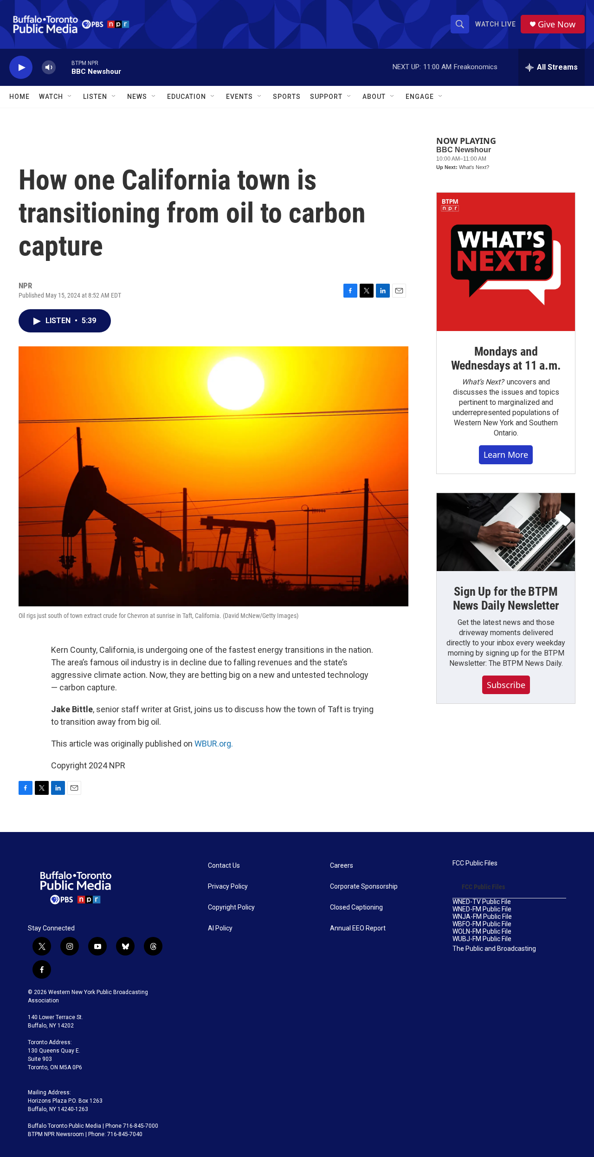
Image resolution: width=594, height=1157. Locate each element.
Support (326, 96)
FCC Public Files (474, 863)
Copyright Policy (231, 907)
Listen (95, 96)
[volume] (49, 67)
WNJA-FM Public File (482, 916)
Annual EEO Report (358, 928)
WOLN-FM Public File (481, 931)
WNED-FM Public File (481, 909)
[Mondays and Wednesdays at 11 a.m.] (506, 262)
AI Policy (220, 928)
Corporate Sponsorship (364, 886)
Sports (287, 96)
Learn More (506, 454)
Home (19, 96)
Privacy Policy (228, 886)
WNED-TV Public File (481, 901)
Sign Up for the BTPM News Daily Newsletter (506, 598)
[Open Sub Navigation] (70, 96)
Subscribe (506, 684)
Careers (341, 865)
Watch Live (495, 24)
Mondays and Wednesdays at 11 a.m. (506, 358)
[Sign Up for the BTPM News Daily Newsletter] (506, 532)
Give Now (556, 24)
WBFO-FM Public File (481, 924)
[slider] (63, 67)
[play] (20, 67)
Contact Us (224, 865)
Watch (51, 96)
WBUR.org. (213, 743)
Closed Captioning (356, 907)
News (137, 96)
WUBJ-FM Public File (481, 939)
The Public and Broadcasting (494, 948)
